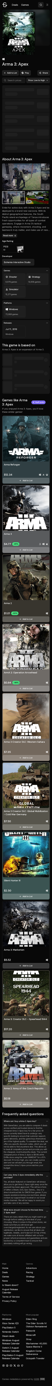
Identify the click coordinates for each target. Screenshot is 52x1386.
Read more (8, 235)
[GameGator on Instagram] (3, 1365)
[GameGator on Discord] (18, 1365)
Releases (8, 323)
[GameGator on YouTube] (11, 1365)
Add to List (12, 73)
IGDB (36, 1379)
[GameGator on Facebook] (7, 1365)
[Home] (4, 4)
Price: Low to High (36, 80)
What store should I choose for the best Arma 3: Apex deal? (23, 1211)
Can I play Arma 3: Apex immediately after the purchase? (23, 1176)
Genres (7, 270)
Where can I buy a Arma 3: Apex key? (20, 1121)
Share (45, 73)
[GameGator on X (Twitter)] (14, 1365)
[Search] (40, 4)
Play (27, 73)
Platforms (8, 303)
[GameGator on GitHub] (22, 1365)
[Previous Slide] (7, 177)
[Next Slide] (45, 177)
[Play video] (26, 177)
